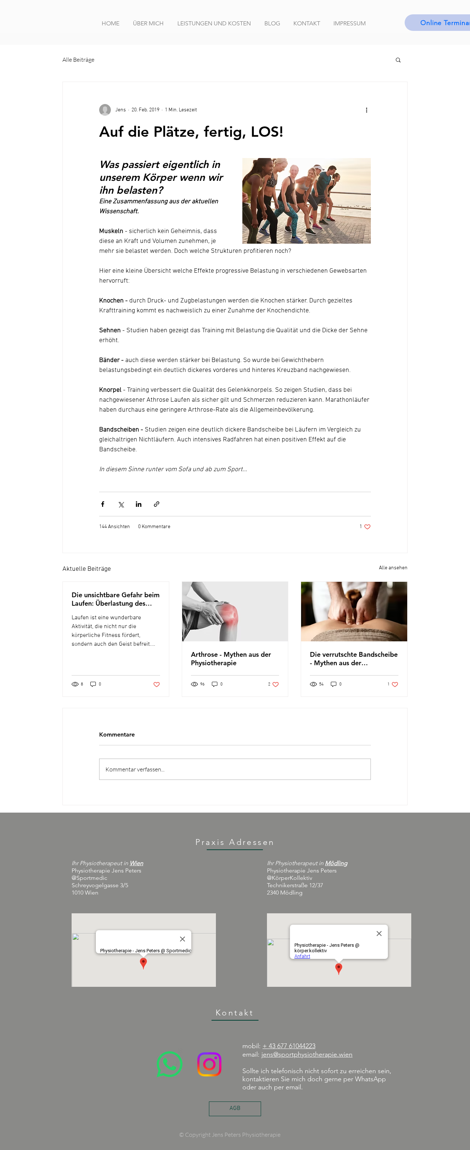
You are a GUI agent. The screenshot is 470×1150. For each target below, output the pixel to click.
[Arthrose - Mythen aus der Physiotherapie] (235, 611)
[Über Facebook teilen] (102, 504)
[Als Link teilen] (156, 504)
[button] (398, 59)
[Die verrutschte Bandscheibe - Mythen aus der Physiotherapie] (354, 611)
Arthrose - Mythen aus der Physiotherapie (231, 658)
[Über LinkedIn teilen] (138, 504)
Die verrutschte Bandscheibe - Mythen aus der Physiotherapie (354, 658)
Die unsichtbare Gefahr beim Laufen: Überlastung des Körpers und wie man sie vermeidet (116, 599)
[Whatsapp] (169, 1064)
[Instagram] (209, 1064)
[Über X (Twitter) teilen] (120, 504)
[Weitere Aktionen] (366, 109)
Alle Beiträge (78, 59)
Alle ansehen (393, 568)
